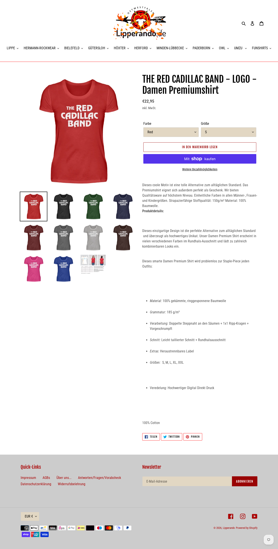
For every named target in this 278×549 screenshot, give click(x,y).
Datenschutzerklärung (36, 484)
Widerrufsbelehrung (71, 484)
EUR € (29, 516)
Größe (205, 124)
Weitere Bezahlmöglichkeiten (199, 169)
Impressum (28, 478)
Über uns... (63, 478)
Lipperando (229, 527)
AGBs (46, 478)
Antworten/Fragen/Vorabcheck (99, 478)
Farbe (147, 124)
